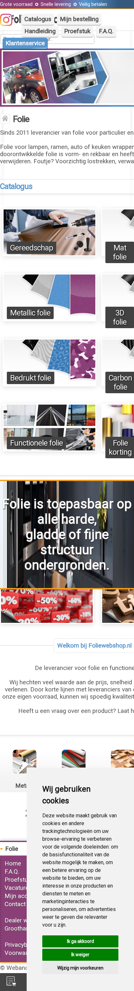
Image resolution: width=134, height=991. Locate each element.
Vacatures (18, 887)
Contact (15, 904)
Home (13, 863)
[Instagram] (9, 24)
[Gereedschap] (49, 254)
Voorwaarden (22, 953)
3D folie (120, 317)
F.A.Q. (106, 31)
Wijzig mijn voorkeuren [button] (80, 968)
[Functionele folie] (49, 449)
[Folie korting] (47, 621)
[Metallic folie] (49, 319)
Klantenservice (25, 43)
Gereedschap (31, 247)
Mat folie (120, 252)
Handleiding (40, 31)
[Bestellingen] (11, 984)
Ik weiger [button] (80, 954)
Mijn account (22, 896)
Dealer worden (24, 920)
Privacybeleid (22, 944)
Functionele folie (36, 443)
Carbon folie (120, 382)
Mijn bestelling (79, 19)
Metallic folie (30, 312)
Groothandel (21, 928)
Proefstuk (77, 31)
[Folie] (5, 119)
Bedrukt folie (30, 377)
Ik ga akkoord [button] (80, 941)
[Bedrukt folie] (49, 384)
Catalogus (37, 19)
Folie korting (120, 447)
